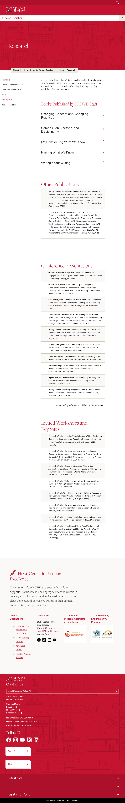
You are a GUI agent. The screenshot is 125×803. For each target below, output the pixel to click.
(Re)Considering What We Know (63, 142)
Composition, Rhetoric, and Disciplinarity (60, 130)
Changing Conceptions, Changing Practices (64, 115)
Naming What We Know (57, 152)
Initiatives (14, 777)
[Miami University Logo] (15, 9)
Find (10, 786)
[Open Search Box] (117, 2)
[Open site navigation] (117, 10)
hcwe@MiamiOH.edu (47, 630)
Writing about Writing (55, 163)
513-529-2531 (31, 722)
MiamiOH (17, 70)
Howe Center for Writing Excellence (40, 70)
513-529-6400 (25, 725)
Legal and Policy (19, 794)
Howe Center (12, 18)
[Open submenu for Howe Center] (122, 18)
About (61, 70)
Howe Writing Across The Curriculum (22, 629)
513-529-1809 (26, 718)
